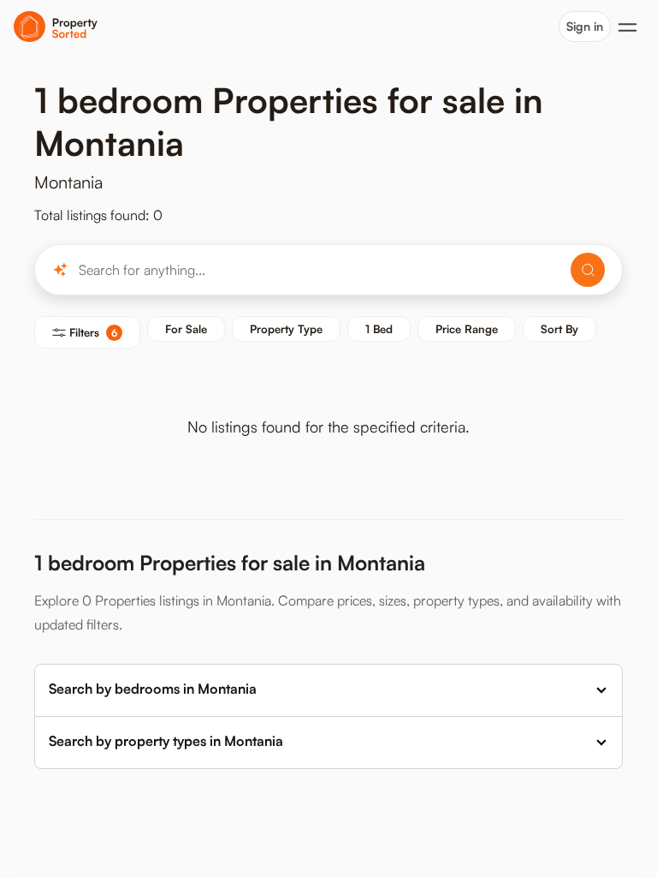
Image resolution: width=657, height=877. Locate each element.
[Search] (588, 270)
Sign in (584, 26)
